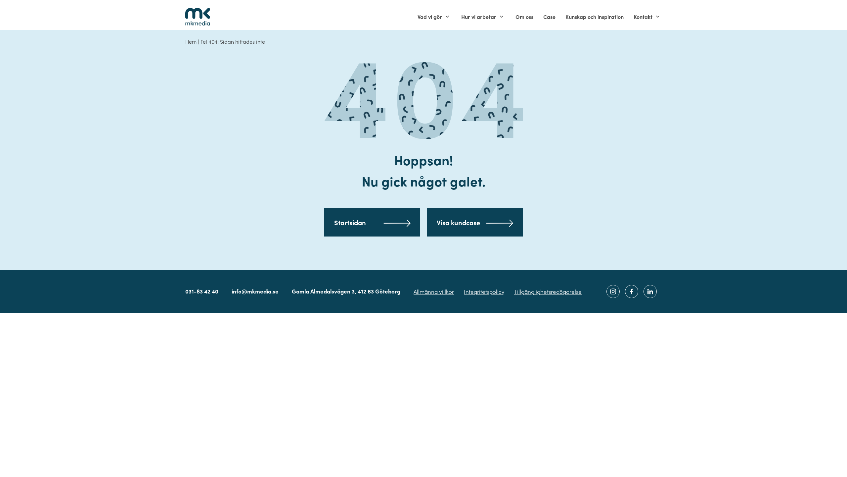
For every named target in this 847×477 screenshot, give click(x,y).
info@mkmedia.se (255, 291)
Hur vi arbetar (478, 16)
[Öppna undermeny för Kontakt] (658, 17)
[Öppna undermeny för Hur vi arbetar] (502, 17)
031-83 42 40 (201, 291)
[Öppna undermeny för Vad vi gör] (447, 17)
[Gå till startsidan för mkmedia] (197, 16)
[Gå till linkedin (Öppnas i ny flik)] (650, 291)
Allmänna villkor (434, 291)
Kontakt (643, 16)
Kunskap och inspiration (594, 16)
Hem (191, 41)
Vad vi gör (430, 16)
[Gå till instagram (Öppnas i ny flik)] (613, 291)
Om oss (524, 16)
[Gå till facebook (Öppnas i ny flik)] (631, 291)
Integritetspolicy (484, 291)
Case (549, 16)
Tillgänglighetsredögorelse (548, 291)
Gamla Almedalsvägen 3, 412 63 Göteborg (346, 291)
